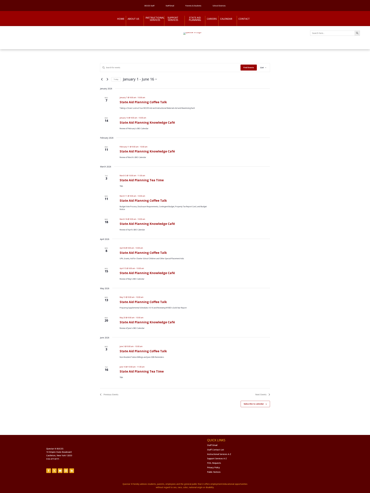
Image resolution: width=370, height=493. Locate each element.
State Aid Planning (195, 19)
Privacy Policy (213, 467)
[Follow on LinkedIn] (71, 470)
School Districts (219, 6)
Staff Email (170, 6)
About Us (133, 18)
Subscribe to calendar (254, 404)
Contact (244, 18)
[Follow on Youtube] (60, 470)
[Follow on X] (54, 470)
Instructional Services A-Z (219, 454)
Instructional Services (153, 19)
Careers (212, 18)
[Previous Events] (101, 79)
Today (116, 79)
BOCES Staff (149, 6)
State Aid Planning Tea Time (142, 180)
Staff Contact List (215, 449)
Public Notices (214, 472)
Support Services (173, 19)
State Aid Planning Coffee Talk (143, 102)
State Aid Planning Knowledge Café (147, 122)
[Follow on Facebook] (48, 470)
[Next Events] (107, 79)
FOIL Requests (214, 463)
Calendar (226, 18)
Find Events (248, 67)
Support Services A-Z (217, 458)
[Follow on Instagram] (66, 470)
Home (120, 18)
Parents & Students (193, 6)
